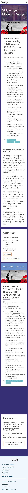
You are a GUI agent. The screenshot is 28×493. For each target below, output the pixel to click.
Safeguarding (5, 470)
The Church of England (8, 464)
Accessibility (5, 473)
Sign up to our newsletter (11, 258)
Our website (7, 254)
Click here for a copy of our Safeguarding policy (14, 443)
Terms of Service (5, 487)
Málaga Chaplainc (12, 194)
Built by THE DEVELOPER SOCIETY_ (9, 489)
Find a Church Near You (8, 467)
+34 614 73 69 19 (10, 250)
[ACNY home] (4, 2)
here (17, 201)
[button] (26, 2)
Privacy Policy (5, 484)
